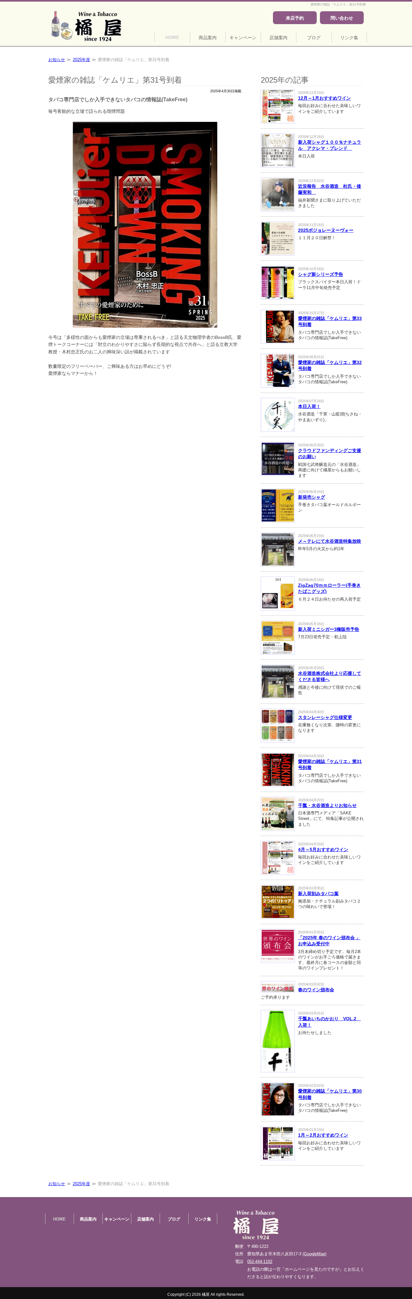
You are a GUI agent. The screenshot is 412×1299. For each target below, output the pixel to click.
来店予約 (295, 18)
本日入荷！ (309, 406)
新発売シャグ (311, 497)
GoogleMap (314, 1253)
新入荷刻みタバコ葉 (318, 893)
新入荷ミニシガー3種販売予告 (328, 629)
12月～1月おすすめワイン (324, 98)
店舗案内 (278, 37)
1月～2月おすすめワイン (323, 1135)
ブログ (314, 37)
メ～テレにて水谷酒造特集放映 (329, 541)
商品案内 (208, 37)
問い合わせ (342, 18)
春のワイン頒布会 (316, 989)
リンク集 (349, 37)
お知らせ (56, 59)
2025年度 (81, 59)
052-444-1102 (259, 1261)
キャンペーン (243, 37)
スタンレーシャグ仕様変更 (325, 717)
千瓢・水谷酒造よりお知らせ (327, 805)
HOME (172, 37)
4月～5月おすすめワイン (323, 849)
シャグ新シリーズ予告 (320, 274)
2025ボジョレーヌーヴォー (325, 230)
